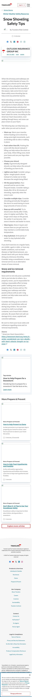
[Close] (30, 675)
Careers (16, 595)
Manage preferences (16, 693)
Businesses (16, 574)
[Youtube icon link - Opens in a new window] (12, 561)
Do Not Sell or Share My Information (16, 644)
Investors (16, 599)
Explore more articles (16, 526)
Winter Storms (8, 10)
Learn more (7, 389)
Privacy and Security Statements (16, 640)
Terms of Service (16, 637)
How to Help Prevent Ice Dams (14, 424)
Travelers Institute (16, 606)
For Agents (16, 623)
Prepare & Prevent (16, 581)
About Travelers (16, 592)
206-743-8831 (10, 54)
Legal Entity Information (16, 654)
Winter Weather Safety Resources (16, 14)
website (22, 54)
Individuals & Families (16, 571)
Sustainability (16, 602)
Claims (16, 578)
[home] (7, 4)
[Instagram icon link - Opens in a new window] (22, 561)
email (17, 54)
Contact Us (16, 616)
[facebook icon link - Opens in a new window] (9, 561)
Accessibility (16, 647)
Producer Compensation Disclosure (16, 651)
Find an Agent (16, 626)
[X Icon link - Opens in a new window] (16, 561)
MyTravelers (16, 619)
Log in (21, 5)
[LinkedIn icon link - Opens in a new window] (19, 561)
